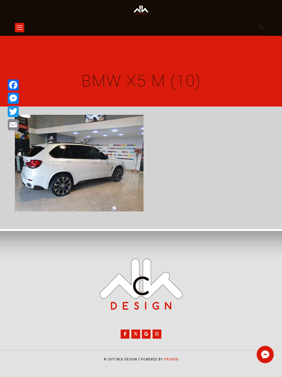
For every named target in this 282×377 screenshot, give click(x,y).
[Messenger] (13, 98)
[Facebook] (13, 85)
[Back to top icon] (255, 365)
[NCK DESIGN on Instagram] (157, 334)
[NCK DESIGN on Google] (146, 334)
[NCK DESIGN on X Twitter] (135, 334)
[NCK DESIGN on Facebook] (125, 334)
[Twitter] (13, 111)
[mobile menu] (19, 27)
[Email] (13, 124)
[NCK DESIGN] (141, 10)
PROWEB (171, 359)
